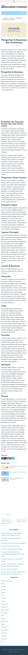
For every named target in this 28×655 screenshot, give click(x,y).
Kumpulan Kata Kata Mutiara (9, 569)
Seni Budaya (4, 630)
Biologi (3, 584)
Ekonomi (3, 589)
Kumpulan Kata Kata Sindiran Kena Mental (13, 543)
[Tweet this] (5, 458)
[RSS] (14, 1)
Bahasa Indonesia (6, 581)
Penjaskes (4, 607)
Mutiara (3, 601)
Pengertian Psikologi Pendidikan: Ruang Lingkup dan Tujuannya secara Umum (7, 522)
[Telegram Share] (10, 458)
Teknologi (4, 639)
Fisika (3, 592)
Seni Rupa (4, 633)
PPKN (3, 618)
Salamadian (4, 621)
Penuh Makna (5, 610)
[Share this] (2, 458)
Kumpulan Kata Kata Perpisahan (10, 546)
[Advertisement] (14, 106)
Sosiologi (3, 636)
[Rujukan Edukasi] (14, 6)
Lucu (2, 595)
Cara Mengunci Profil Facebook (17, 472)
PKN (2, 615)
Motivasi (3, 598)
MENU (24, 13)
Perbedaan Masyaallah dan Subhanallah (16, 478)
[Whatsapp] (13, 458)
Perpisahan (4, 613)
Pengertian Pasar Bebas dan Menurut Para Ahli (21, 520)
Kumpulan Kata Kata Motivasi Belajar (12, 549)
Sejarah (3, 627)
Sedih (2, 624)
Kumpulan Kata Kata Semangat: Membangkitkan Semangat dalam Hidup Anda (12, 554)
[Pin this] (8, 458)
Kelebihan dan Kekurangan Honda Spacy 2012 (18, 466)
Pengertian (8, 514)
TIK (2, 642)
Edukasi (3, 587)
